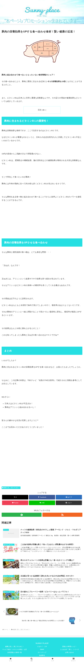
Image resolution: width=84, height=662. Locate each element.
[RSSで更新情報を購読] (62, 515)
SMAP (42, 649)
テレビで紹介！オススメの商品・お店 (14, 649)
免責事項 (42, 655)
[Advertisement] (42, 224)
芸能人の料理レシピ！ (69, 646)
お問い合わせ (69, 652)
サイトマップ (42, 652)
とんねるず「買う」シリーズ (69, 649)
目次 (40, 110)
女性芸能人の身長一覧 (14, 652)
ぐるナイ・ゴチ (42, 646)
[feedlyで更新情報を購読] (22, 515)
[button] (69, 502)
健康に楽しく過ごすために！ (12, 487)
